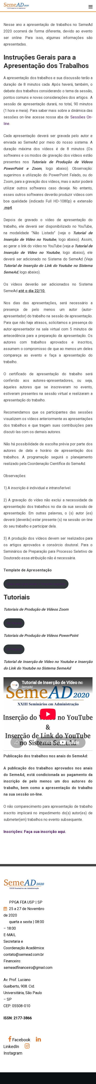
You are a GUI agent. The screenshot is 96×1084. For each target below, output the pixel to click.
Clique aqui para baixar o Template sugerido (36, 584)
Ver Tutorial (14, 623)
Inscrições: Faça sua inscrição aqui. (34, 831)
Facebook (21, 1039)
